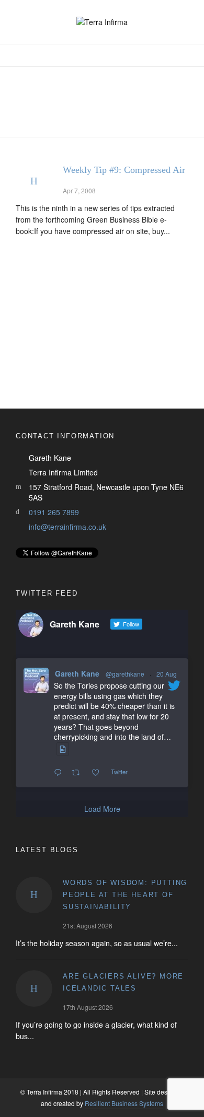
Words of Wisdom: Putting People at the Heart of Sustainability (125, 895)
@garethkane (125, 673)
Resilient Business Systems (124, 1103)
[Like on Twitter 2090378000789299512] (98, 772)
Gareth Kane (77, 673)
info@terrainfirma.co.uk (67, 526)
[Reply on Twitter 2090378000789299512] (60, 772)
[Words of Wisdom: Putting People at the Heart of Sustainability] (34, 895)
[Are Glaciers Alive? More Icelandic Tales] (34, 988)
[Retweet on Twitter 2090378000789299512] (78, 772)
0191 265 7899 (54, 512)
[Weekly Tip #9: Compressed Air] (34, 181)
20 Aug (166, 673)
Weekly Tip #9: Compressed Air (124, 170)
